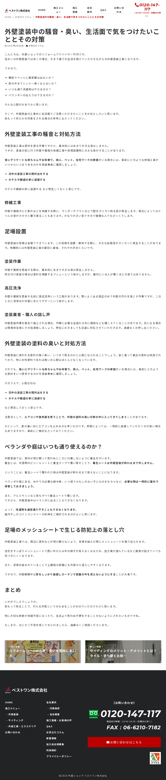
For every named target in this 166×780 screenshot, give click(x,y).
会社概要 (55, 714)
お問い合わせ (12, 732)
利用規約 (51, 750)
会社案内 (51, 702)
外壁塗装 (13, 714)
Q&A (49, 726)
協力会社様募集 (55, 744)
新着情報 (51, 738)
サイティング (16, 720)
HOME (9, 702)
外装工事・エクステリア (22, 726)
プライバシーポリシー (59, 756)
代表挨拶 (55, 708)
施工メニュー (12, 708)
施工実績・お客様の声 (59, 720)
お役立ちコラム (36, 45)
